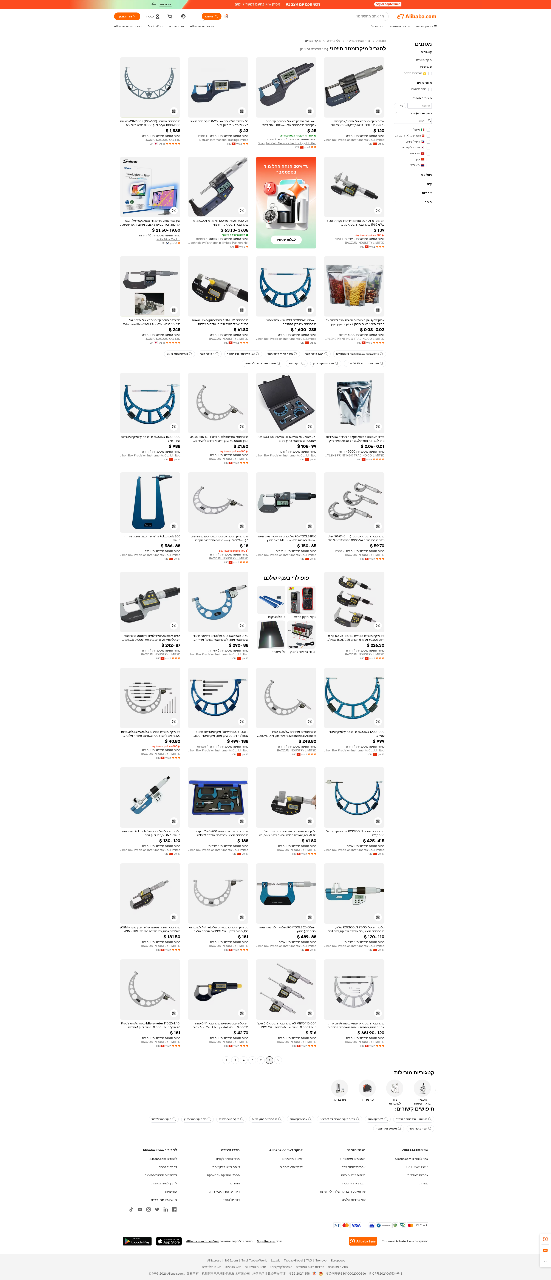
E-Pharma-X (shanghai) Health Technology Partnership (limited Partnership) (218, 242)
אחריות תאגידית (417, 1175)
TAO (309, 1260)
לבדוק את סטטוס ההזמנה (161, 1175)
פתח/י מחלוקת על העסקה (223, 1175)
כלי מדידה (333, 40)
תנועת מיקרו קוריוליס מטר (260, 363)
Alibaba (381, 40)
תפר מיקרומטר (418, 1128)
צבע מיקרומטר (298, 1119)
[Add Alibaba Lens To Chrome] (363, 1241)
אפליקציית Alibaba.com (202, 1241)
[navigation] (412, 551)
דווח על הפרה (231, 1199)
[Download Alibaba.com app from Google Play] (137, 1241)
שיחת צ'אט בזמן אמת (226, 1167)
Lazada (275, 1260)
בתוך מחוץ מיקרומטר (280, 353)
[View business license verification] (314, 1273)
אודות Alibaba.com (415, 1149)
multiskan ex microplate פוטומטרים (357, 353)
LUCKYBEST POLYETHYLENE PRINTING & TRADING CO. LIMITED (354, 338)
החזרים (235, 1183)
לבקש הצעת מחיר (291, 1167)
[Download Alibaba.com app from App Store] (169, 1241)
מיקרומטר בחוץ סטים (264, 1119)
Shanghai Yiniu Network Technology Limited (287, 143)
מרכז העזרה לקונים (228, 1159)
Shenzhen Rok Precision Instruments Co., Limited (354, 139)
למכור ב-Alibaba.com (163, 1159)
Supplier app (266, 1241)
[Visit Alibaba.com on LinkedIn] (165, 1209)
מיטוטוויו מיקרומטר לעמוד (411, 1119)
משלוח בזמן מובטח (353, 1175)
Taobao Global (293, 1260)
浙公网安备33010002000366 (346, 1273)
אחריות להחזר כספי (353, 1167)
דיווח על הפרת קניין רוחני (224, 1191)
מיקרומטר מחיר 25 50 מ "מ (363, 363)
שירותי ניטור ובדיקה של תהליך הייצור (342, 1191)
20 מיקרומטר (376, 1119)
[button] (225, 16)
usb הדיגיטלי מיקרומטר (241, 353)
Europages (338, 1260)
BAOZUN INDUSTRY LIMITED (364, 242)
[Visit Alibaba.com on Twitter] (157, 1209)
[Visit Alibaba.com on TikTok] (131, 1209)
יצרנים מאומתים (292, 1159)
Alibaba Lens (405, 1241)
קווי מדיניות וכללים (353, 1199)
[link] (545, 1239)
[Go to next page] (226, 1060)
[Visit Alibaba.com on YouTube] (139, 1209)
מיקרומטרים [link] (313, 40)
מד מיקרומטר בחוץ (195, 1119)
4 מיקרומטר (207, 353)
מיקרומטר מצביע (229, 1119)
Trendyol (321, 1260)
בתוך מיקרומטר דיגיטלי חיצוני (337, 1119)
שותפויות (171, 1191)
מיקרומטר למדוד (162, 1119)
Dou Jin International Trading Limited (223, 139)
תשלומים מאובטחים (352, 1159)
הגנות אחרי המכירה (353, 1183)
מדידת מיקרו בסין (323, 363)
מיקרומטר (294, 363)
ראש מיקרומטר (314, 353)
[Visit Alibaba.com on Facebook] (174, 1209)
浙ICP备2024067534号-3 (385, 1273)
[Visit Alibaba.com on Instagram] (148, 1209)
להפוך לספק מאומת (164, 1183)
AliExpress (214, 1260)
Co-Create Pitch (417, 1167)
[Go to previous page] (278, 1060)
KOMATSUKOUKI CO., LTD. (162, 139)
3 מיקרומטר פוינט (177, 353)
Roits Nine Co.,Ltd (168, 239)
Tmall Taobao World (254, 1260)
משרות (423, 1183)
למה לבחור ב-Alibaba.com (411, 1159)
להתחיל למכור (168, 1167)
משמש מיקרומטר (386, 1128)
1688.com (231, 1260)
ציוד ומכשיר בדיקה (358, 40)
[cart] (169, 17)
